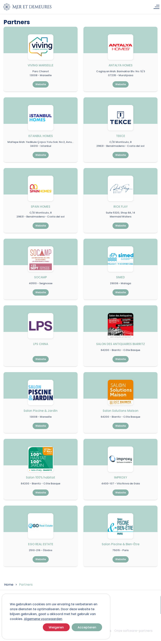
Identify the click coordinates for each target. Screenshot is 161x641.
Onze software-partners (133, 630)
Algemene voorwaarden (43, 619)
